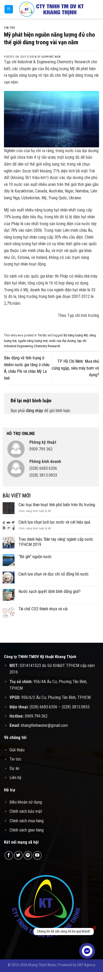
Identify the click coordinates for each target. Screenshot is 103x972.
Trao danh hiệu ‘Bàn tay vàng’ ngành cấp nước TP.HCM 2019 (55, 542)
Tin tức (9, 28)
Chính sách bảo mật (26, 811)
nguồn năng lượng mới (33, 341)
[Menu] (8, 9)
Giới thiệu (17, 749)
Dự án (14, 768)
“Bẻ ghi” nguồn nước (35, 556)
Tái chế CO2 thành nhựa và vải (43, 608)
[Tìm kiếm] (97, 9)
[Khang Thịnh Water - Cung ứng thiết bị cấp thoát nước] (51, 9)
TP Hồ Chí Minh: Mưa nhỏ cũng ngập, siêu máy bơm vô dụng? (75, 368)
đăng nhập (34, 410)
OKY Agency (86, 965)
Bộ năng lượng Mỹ (76, 335)
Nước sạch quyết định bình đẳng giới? (49, 591)
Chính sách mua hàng (27, 820)
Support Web (50, 57)
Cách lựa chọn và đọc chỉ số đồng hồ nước (53, 574)
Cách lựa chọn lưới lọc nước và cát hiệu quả (54, 522)
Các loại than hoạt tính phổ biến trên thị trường (56, 504)
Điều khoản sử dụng (26, 802)
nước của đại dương (62, 341)
